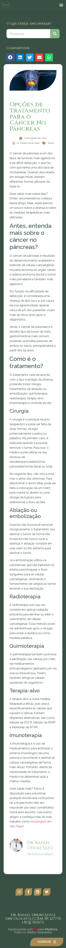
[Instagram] (19, 892)
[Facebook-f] (28, 892)
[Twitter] (46, 892)
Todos (51, 143)
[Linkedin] (37, 892)
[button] (61, 5)
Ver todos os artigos (40, 854)
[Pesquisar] (54, 33)
